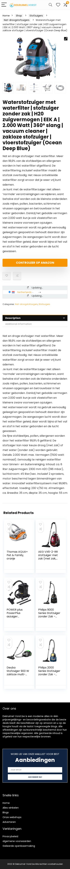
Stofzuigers (36, 15)
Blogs (6, 812)
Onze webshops (12, 817)
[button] (65, 38)
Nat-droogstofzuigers (16, 20)
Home (6, 15)
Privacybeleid (10, 836)
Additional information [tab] (18, 324)
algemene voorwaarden (17, 841)
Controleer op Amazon (35, 263)
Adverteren (9, 822)
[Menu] (4, 4)
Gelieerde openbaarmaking (19, 846)
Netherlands (24, 292)
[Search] (50, 4)
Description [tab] (13, 318)
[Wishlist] (58, 5)
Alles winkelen (11, 807)
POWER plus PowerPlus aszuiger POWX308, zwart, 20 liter (18, 616)
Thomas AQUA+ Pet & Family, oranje (17, 555)
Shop (19, 15)
